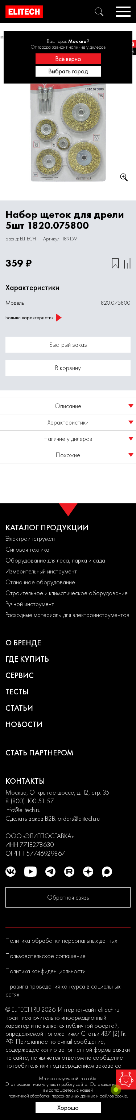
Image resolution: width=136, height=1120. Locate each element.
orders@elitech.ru (79, 818)
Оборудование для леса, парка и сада (55, 560)
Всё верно (68, 58)
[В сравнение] (127, 263)
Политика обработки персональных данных (61, 940)
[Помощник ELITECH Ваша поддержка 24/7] (126, 1079)
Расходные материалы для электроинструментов (67, 614)
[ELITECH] (24, 11)
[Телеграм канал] (50, 872)
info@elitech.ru (23, 809)
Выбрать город (68, 71)
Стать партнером (39, 752)
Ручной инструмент (29, 604)
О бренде (23, 642)
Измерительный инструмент (41, 571)
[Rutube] (69, 872)
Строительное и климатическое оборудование (66, 593)
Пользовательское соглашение (45, 955)
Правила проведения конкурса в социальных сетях (62, 990)
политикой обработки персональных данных (51, 1095)
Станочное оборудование (40, 582)
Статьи (19, 708)
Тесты (17, 691)
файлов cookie (113, 1095)
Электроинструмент (31, 538)
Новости (23, 724)
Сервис (19, 675)
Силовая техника (27, 549)
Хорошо (68, 1107)
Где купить (27, 659)
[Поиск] (99, 11)
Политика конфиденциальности (45, 971)
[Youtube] (30, 872)
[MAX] (107, 872)
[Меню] (123, 12)
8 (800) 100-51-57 (29, 801)
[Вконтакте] (10, 872)
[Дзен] (88, 872)
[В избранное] (115, 263)
